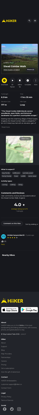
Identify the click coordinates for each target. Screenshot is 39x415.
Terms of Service (7, 400)
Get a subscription (7, 368)
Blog (3, 350)
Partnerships (5, 357)
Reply (3, 244)
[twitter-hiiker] (11, 409)
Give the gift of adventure (10, 372)
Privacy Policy (6, 397)
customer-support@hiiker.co (11, 384)
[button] (5, 127)
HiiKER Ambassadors (8, 381)
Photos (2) (30, 69)
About (3, 343)
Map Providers (6, 354)
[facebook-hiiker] (4, 409)
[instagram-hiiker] (19, 409)
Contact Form (6, 388)
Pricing (3, 365)
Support (4, 346)
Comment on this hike (12, 223)
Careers (4, 361)
